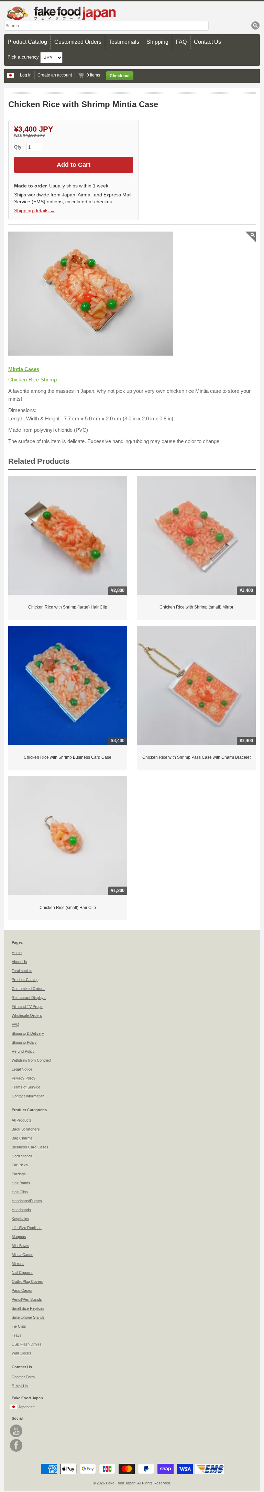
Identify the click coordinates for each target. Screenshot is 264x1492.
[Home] (132, 13)
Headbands (21, 1210)
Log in (26, 75)
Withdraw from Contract (31, 1060)
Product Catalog (27, 42)
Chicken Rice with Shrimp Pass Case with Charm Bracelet (196, 757)
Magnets (19, 1237)
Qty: (19, 147)
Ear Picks (20, 1165)
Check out (120, 75)
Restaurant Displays (29, 997)
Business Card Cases (30, 1147)
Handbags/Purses (27, 1201)
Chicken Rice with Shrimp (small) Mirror (196, 607)
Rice (34, 379)
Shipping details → (34, 210)
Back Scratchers (26, 1129)
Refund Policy (23, 1051)
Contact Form (23, 1377)
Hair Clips (20, 1192)
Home (17, 953)
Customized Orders (77, 42)
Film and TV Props (27, 1006)
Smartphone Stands (28, 1317)
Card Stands (22, 1156)
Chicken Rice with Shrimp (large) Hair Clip (67, 607)
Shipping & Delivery (28, 1033)
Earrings (19, 1174)
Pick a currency (24, 57)
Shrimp (49, 379)
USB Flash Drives (27, 1344)
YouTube (16, 1430)
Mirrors (18, 1263)
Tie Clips (19, 1326)
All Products (22, 1120)
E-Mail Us (20, 1386)
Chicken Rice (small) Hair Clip (68, 907)
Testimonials (124, 42)
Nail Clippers (22, 1272)
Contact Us (207, 42)
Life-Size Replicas (27, 1228)
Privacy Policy (23, 1078)
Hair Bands (21, 1183)
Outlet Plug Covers (27, 1281)
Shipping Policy (24, 1042)
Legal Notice (22, 1069)
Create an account (54, 75)
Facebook (16, 1445)
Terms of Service (26, 1087)
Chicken (17, 379)
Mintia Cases (23, 369)
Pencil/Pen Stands (27, 1299)
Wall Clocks (21, 1353)
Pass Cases (22, 1290)
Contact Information (28, 1096)
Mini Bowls (20, 1246)
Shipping (157, 42)
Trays (17, 1335)
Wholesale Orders (27, 1015)
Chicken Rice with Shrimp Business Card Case (67, 757)
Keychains (20, 1219)
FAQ (181, 42)
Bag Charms (22, 1138)
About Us (19, 962)
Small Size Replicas (28, 1308)
